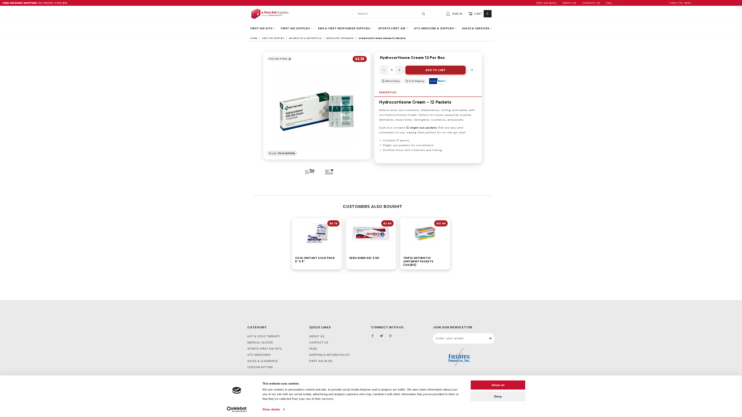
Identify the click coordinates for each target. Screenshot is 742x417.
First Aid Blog (546, 3)
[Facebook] (374, 337)
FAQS (313, 348)
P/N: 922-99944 (278, 58)
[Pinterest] (392, 337)
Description (388, 92)
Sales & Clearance (262, 361)
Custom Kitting (260, 367)
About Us (569, 3)
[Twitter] (383, 337)
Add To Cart (435, 70)
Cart (480, 14)
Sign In (456, 14)
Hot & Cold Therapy (263, 336)
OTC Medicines (259, 354)
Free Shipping (416, 81)
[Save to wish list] (472, 70)
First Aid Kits (261, 28)
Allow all (498, 385)
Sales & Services (475, 28)
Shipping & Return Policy (329, 354)
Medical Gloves (260, 342)
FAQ (609, 3)
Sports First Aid (392, 28)
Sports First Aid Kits (264, 348)
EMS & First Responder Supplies (344, 28)
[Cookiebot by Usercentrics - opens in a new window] (237, 409)
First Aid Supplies (295, 28)
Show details (271, 409)
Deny (498, 396)
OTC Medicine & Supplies (434, 28)
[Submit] (490, 338)
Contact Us (591, 3)
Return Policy (392, 81)
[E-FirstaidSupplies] (269, 13)
